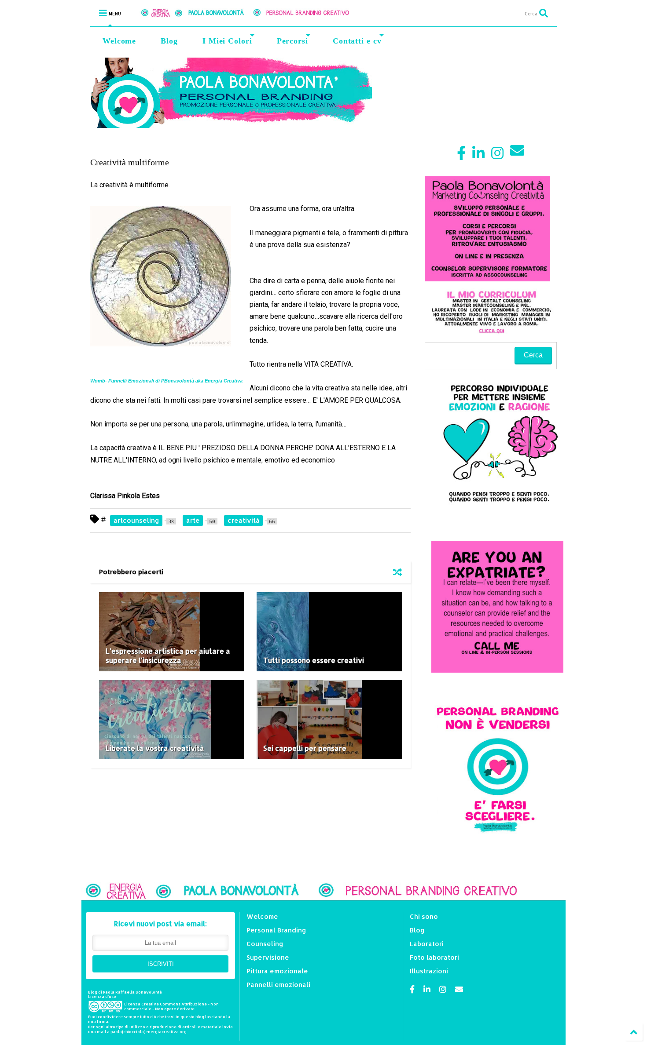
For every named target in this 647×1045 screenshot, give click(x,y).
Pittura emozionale (277, 971)
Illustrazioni (429, 971)
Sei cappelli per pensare (304, 748)
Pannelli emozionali (278, 984)
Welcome (119, 40)
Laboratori (427, 943)
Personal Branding (276, 930)
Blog (169, 40)
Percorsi (292, 40)
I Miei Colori (227, 40)
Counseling (264, 943)
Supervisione (267, 957)
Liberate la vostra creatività (155, 748)
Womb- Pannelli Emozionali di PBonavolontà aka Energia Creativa (166, 380)
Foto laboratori (434, 957)
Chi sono (424, 916)
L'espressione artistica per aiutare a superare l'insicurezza (168, 655)
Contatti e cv (357, 40)
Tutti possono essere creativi (313, 660)
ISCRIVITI (160, 964)
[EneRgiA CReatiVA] (255, 13)
